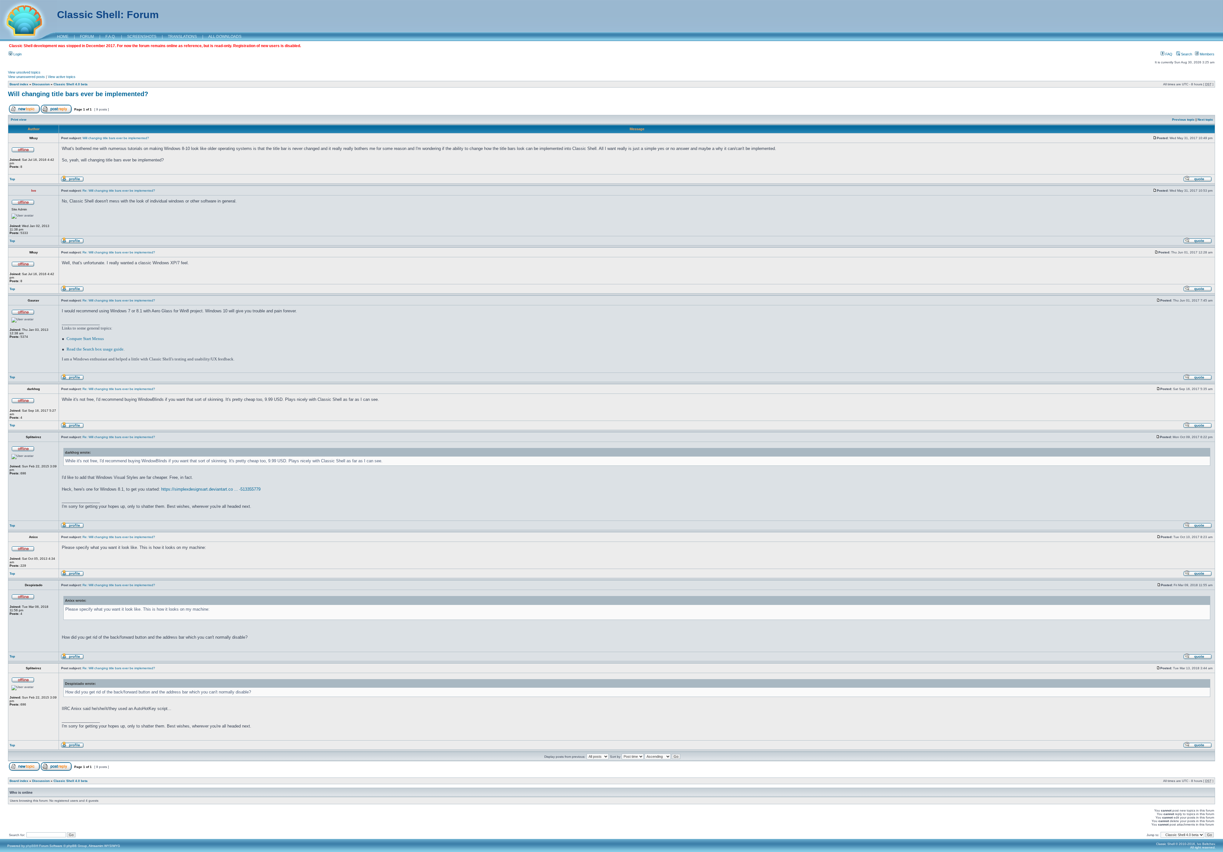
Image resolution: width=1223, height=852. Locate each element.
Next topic (1205, 119)
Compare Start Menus (85, 338)
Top (12, 179)
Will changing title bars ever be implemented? (78, 93)
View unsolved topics (24, 72)
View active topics (61, 77)
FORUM (87, 36)
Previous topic (1183, 119)
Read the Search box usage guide (95, 349)
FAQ (1168, 54)
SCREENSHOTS (141, 36)
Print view (18, 119)
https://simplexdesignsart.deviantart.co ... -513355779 (211, 489)
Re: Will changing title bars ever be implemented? (118, 190)
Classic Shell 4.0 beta (71, 84)
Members (1206, 54)
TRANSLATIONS (182, 36)
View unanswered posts (26, 77)
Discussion (41, 84)
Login (17, 54)
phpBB (31, 846)
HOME (62, 36)
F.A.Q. (110, 36)
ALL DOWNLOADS (224, 36)
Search (1186, 54)
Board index (19, 84)
